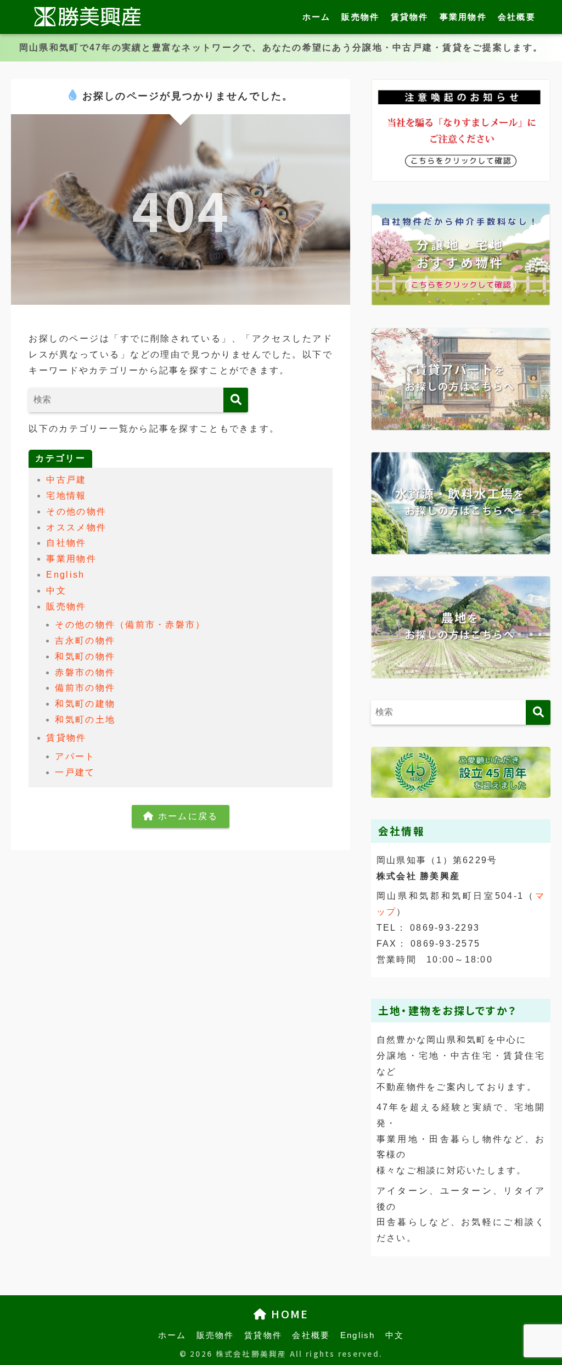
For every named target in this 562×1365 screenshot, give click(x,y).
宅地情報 (66, 495)
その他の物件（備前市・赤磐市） (130, 624)
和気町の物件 (85, 656)
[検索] (235, 400)
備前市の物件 (85, 687)
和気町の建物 (85, 703)
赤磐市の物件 (85, 672)
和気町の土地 (85, 719)
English (65, 574)
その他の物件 (76, 511)
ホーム (316, 16)
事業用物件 (463, 16)
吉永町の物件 (85, 640)
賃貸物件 (410, 16)
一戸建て (75, 772)
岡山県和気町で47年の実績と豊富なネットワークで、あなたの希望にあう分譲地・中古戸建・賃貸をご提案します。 (281, 47)
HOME (287, 1314)
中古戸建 (66, 479)
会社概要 (517, 16)
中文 (56, 590)
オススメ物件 (76, 527)
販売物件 (360, 16)
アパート (75, 756)
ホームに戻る (186, 816)
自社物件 (66, 542)
